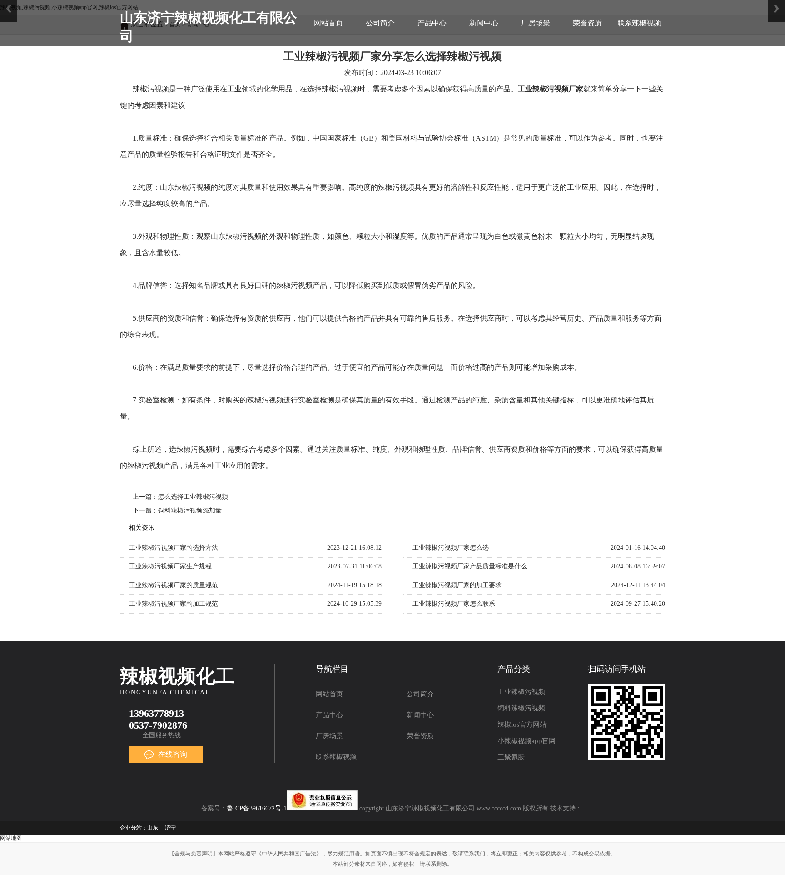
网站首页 (328, 23)
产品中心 (432, 23)
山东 (152, 828)
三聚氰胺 (511, 757)
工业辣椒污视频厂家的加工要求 (457, 585)
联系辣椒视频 (639, 23)
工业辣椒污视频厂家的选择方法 (173, 547)
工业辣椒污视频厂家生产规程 (170, 566)
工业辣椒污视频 (521, 691)
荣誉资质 (587, 23)
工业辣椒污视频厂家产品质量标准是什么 (469, 566)
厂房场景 (535, 23)
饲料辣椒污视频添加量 (190, 510)
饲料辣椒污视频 (521, 708)
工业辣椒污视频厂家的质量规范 (173, 585)
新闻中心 (483, 23)
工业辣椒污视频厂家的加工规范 (173, 603)
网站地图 (11, 838)
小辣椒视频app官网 (526, 740)
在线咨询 (172, 754)
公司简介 (380, 23)
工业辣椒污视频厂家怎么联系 (453, 603)
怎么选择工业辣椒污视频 (193, 496)
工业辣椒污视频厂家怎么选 (450, 547)
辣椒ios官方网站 (522, 724)
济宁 (170, 828)
